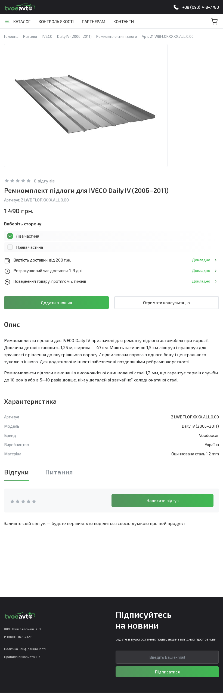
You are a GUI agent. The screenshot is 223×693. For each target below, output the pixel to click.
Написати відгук (163, 500)
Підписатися (167, 671)
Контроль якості (56, 21)
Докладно (201, 259)
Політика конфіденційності (25, 649)
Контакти (123, 21)
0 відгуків (44, 180)
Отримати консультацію (166, 302)
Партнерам (93, 21)
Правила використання (22, 656)
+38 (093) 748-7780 (200, 7)
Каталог (21, 21)
